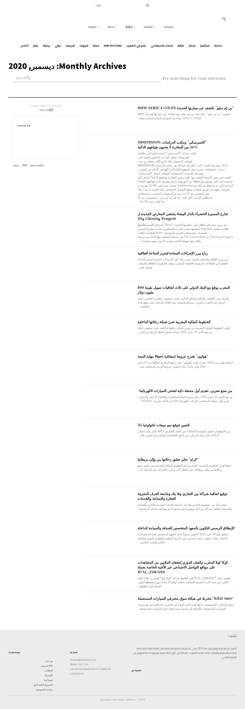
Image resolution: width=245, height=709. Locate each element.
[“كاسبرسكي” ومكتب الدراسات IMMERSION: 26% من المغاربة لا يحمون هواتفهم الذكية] (111, 153)
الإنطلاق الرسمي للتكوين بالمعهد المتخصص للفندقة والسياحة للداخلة (186, 527)
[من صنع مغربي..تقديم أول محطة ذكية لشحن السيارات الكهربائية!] (111, 401)
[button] (224, 18)
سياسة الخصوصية (44, 689)
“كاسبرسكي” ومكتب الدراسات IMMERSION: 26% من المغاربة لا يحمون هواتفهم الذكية (172, 144)
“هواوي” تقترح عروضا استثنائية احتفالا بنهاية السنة (173, 356)
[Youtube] (138, 679)
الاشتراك (48, 675)
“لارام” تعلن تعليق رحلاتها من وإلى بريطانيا (168, 459)
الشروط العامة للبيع (43, 684)
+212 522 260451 (79, 664)
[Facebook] (18, 134)
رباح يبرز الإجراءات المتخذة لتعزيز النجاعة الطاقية (173, 252)
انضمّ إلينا (48, 680)
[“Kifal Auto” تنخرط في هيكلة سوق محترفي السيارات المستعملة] (111, 609)
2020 (24, 165)
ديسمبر (16, 165)
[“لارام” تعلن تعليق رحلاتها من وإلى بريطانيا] (111, 470)
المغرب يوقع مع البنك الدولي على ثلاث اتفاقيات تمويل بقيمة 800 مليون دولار (184, 289)
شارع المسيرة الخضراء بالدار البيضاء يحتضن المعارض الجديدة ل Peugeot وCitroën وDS (183, 216)
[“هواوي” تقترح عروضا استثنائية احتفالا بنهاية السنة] (111, 367)
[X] (18, 152)
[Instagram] (18, 140)
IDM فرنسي (47, 665)
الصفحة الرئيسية (36, 165)
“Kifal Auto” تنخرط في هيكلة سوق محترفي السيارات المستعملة (185, 598)
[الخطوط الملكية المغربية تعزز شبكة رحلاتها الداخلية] (111, 332)
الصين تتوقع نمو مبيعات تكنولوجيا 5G (163, 424)
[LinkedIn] (144, 679)
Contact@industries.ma (83, 659)
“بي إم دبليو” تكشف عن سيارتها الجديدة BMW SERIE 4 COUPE (186, 107)
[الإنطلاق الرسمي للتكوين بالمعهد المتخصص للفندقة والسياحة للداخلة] (111, 538)
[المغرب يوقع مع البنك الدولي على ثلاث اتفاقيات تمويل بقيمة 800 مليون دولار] (111, 298)
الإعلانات (49, 670)
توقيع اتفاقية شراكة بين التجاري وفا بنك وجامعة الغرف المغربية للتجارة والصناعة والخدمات (182, 496)
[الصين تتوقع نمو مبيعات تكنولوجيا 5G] (111, 435)
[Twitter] (132, 679)
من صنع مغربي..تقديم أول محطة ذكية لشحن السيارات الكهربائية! (185, 390)
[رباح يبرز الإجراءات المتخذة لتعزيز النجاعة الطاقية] (111, 264)
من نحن (49, 661)
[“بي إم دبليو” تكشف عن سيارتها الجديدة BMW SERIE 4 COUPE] (111, 118)
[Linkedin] (18, 146)
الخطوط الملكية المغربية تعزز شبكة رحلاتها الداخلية (174, 321)
